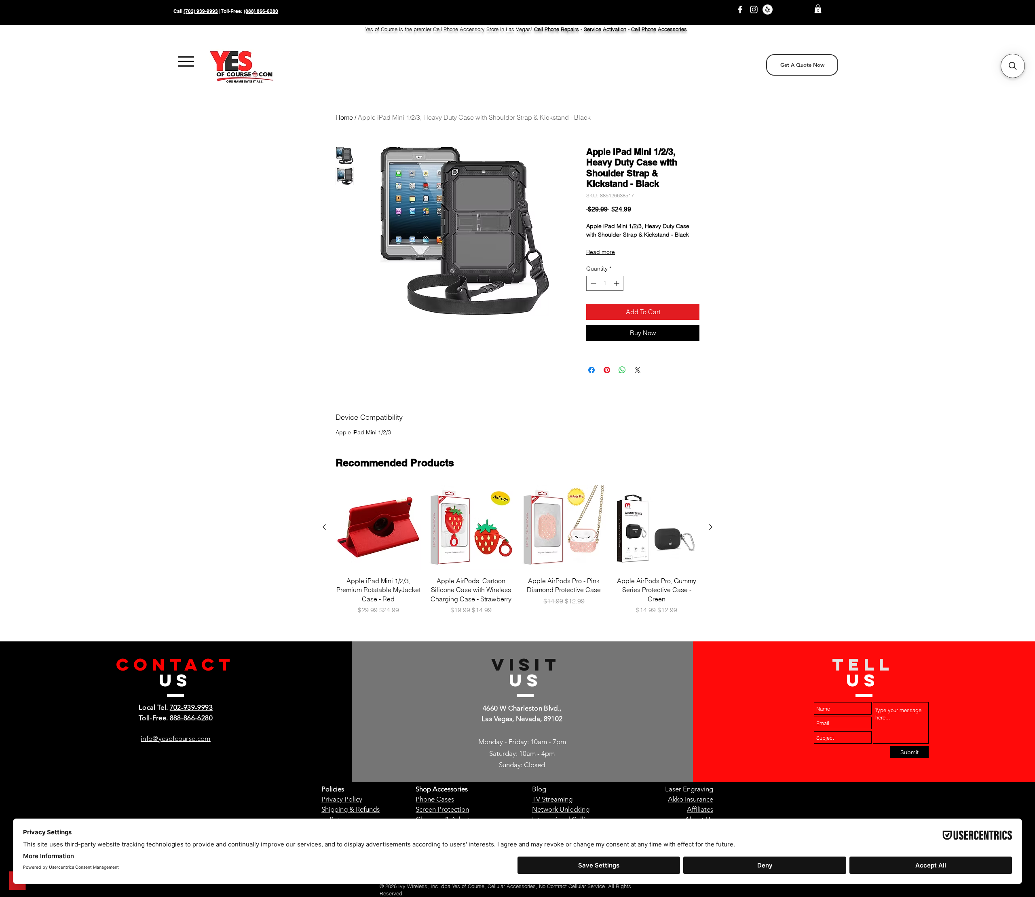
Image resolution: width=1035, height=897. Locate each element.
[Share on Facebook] (591, 370)
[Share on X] (637, 370)
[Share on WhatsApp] (622, 370)
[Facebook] (740, 9)
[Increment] (617, 283)
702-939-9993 (191, 707)
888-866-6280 (191, 718)
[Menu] (185, 61)
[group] (517, 554)
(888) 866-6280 (261, 11)
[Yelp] (768, 9)
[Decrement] (592, 283)
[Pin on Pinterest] (607, 370)
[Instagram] (754, 9)
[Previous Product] (324, 527)
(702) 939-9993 (201, 11)
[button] (818, 8)
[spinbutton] (605, 283)
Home (344, 117)
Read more (600, 252)
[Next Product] (711, 527)
